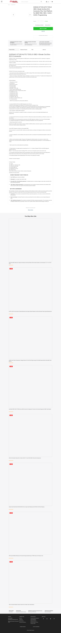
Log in (48, 1)
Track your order (32, 623)
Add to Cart (43, 28)
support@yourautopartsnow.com (13, 619)
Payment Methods (33, 619)
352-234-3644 (10, 618)
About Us (20, 618)
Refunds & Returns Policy (34, 622)
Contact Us (21, 619)
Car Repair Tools (13, 4)
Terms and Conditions (22, 622)
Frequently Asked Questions (34, 618)
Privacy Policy (21, 620)
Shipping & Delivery (33, 620)
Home (9, 4)
